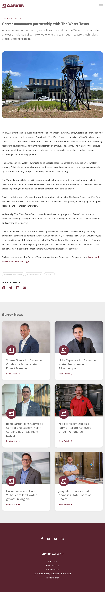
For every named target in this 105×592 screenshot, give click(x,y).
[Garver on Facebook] (42, 538)
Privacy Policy (52, 565)
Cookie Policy (52, 569)
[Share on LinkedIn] (19, 288)
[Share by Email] (26, 288)
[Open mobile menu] (101, 5)
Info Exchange (52, 577)
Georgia (49, 274)
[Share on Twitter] (12, 288)
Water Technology (34, 274)
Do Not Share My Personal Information (52, 573)
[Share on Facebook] (5, 288)
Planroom (52, 561)
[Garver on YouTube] (55, 538)
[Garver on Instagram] (63, 538)
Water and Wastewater (13, 274)
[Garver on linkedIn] (48, 538)
